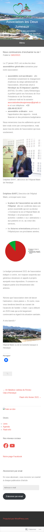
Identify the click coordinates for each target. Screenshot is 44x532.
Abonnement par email (12, 471)
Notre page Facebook (12, 456)
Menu (22, 43)
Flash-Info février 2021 (29, 397)
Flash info (7, 430)
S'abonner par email (14, 496)
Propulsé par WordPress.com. (16, 519)
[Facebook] (6, 446)
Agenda (6, 427)
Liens (5, 424)
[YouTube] (12, 446)
